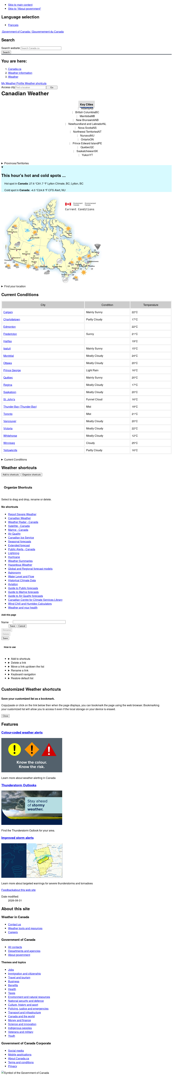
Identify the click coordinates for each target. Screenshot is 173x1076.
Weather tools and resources (25, 928)
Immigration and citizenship (24, 973)
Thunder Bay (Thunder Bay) (20, 406)
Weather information (20, 73)
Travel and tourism (19, 977)
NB (87, 120)
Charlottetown (11, 319)
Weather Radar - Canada (23, 522)
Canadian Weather (19, 518)
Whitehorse (10, 436)
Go (51, 87)
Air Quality (14, 534)
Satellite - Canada (19, 526)
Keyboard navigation (23, 674)
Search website (10, 48)
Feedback (18, 890)
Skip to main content (20, 5)
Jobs (11, 970)
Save (12, 626)
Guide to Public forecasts (23, 588)
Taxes (11, 993)
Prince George (12, 370)
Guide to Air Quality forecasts (25, 596)
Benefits (13, 985)
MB (87, 116)
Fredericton (10, 334)
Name (5, 622)
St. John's (9, 399)
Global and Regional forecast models (30, 569)
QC (87, 147)
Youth (11, 1036)
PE (87, 143)
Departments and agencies (24, 951)
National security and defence (26, 1001)
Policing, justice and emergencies (28, 1008)
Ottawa (7, 363)
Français (13, 25)
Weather (13, 77)
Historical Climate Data (22, 580)
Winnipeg (9, 443)
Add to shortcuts (11, 474)
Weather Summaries (20, 561)
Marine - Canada (18, 530)
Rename (7, 630)
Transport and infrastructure (24, 1012)
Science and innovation (22, 1024)
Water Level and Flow (21, 576)
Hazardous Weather (20, 565)
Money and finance (19, 1020)
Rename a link (19, 670)
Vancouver (9, 421)
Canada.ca (14, 69)
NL (87, 124)
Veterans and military (20, 1032)
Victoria (8, 428)
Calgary (8, 312)
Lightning (13, 553)
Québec (8, 377)
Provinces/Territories (16, 163)
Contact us (14, 924)
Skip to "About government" (24, 8)
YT (87, 155)
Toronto (8, 414)
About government (19, 955)
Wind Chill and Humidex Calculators (30, 604)
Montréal (8, 356)
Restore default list (22, 678)
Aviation (13, 584)
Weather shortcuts (35, 83)
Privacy (12, 1066)
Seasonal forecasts (19, 541)
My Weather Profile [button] (13, 83)
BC (87, 112)
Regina (7, 385)
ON (87, 139)
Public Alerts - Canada (21, 549)
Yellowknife (10, 450)
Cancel (21, 626)
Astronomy (14, 572)
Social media (16, 1051)
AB (87, 108)
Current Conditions (15, 459)
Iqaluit (7, 348)
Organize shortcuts (31, 474)
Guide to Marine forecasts (23, 592)
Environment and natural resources (29, 997)
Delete (6, 634)
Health (12, 989)
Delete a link (18, 662)
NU (87, 135)
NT (87, 132)
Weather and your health (23, 607)
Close (5, 716)
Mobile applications (19, 1054)
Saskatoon (9, 392)
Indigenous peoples (20, 1028)
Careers (13, 932)
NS (87, 128)
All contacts (15, 947)
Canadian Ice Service (21, 537)
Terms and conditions (21, 1062)
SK (87, 151)
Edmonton (9, 327)
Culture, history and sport (23, 1005)
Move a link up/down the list (27, 666)
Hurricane (14, 557)
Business (13, 981)
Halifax (7, 341)
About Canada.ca (18, 1058)
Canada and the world (21, 1016)
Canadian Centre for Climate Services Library (35, 600)
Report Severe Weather (22, 514)
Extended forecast (19, 545)
